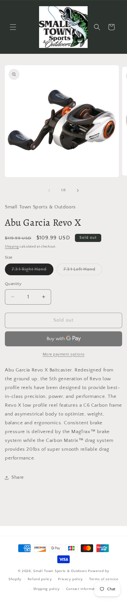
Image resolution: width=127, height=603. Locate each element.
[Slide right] (78, 190)
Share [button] (17, 477)
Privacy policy (70, 579)
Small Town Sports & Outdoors (60, 571)
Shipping (12, 247)
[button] (13, 27)
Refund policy (40, 579)
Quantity (13, 283)
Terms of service (104, 579)
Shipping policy (46, 589)
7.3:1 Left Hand (83, 270)
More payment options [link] (64, 354)
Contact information (83, 589)
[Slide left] (49, 190)
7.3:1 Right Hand (32, 270)
